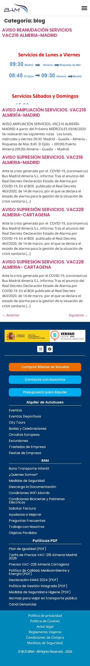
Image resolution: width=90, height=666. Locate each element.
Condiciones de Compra (45, 637)
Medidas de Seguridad (27, 480)
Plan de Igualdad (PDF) (27, 548)
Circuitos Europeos (24, 434)
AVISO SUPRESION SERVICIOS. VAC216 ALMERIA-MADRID (42, 159)
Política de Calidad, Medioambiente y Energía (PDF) (39, 572)
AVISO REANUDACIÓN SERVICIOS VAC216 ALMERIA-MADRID (37, 32)
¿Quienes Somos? (23, 474)
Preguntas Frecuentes (27, 520)
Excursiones (18, 440)
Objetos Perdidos (23, 532)
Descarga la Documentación (32, 486)
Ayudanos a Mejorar (25, 514)
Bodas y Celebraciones (27, 428)
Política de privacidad (45, 615)
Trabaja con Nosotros (26, 526)
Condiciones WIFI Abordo (29, 492)
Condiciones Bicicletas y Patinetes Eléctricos (37, 501)
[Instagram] (40, 349)
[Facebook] (49, 349)
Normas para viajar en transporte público (43, 598)
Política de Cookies (45, 621)
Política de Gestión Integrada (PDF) (38, 586)
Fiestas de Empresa (25, 453)
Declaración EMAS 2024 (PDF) (33, 579)
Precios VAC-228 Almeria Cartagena (39, 564)
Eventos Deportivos (25, 416)
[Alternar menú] (84, 8)
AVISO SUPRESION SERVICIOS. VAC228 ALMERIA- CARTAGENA (43, 264)
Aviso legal (45, 626)
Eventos (15, 410)
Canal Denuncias (22, 604)
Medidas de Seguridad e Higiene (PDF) (40, 592)
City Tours (17, 422)
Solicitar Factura (22, 508)
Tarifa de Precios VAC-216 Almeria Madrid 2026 (43, 556)
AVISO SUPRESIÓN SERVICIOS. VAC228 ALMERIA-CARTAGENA (43, 212)
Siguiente (78, 315)
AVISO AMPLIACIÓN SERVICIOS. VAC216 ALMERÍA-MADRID (44, 112)
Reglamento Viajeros (45, 632)
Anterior (10, 315)
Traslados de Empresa (27, 446)
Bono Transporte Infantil (29, 468)
